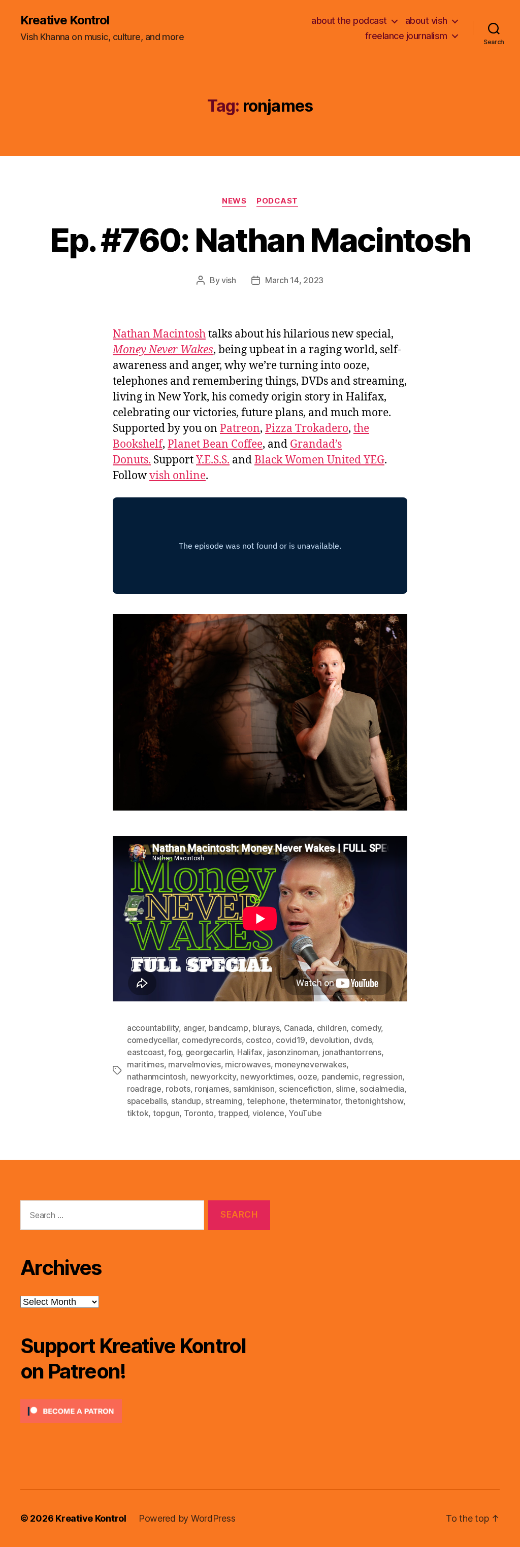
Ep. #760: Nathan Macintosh (260, 239)
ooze (307, 1076)
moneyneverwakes (310, 1064)
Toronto (199, 1113)
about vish (426, 20)
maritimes (145, 1064)
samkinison (253, 1089)
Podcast (277, 201)
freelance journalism (406, 35)
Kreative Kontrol (64, 20)
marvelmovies (194, 1064)
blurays (265, 1028)
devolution (329, 1040)
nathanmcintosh (156, 1076)
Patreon (240, 428)
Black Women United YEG (319, 460)
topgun (166, 1113)
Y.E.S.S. (213, 460)
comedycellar (152, 1040)
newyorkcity (213, 1076)
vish (228, 280)
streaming (224, 1101)
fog (174, 1052)
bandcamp (228, 1028)
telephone (266, 1101)
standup (186, 1101)
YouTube (304, 1113)
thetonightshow (374, 1101)
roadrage (144, 1089)
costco (258, 1040)
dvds (362, 1040)
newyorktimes (267, 1076)
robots (178, 1089)
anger (194, 1028)
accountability (153, 1028)
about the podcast (349, 20)
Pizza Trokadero (306, 428)
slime (345, 1089)
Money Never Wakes (163, 350)
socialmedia (382, 1089)
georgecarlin (209, 1052)
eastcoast (145, 1052)
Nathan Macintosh (159, 334)
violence (268, 1113)
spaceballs (147, 1101)
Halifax (250, 1052)
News (234, 201)
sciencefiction (305, 1089)
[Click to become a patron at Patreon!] (145, 1411)
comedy (366, 1028)
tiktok (137, 1113)
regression (382, 1076)
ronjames (211, 1089)
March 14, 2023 (294, 280)
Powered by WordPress (187, 1518)
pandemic (340, 1076)
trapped (233, 1113)
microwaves (247, 1064)
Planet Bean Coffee (215, 444)
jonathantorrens (351, 1052)
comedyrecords (212, 1040)
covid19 (290, 1040)
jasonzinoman (292, 1052)
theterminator (315, 1101)
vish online (177, 476)
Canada (298, 1028)
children (332, 1028)
